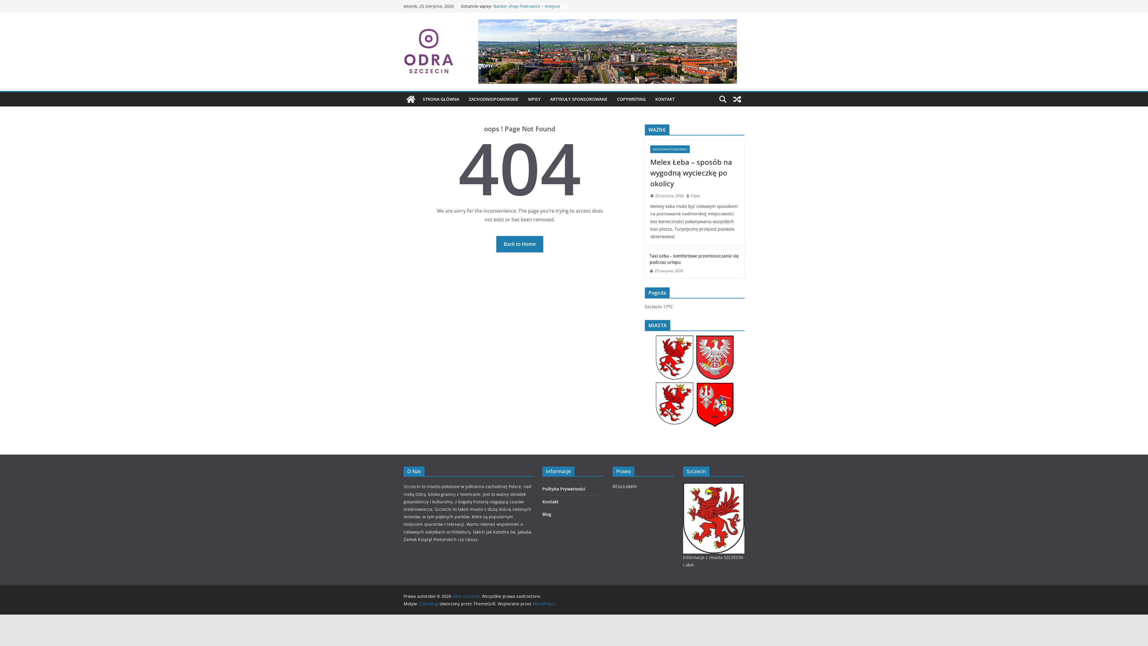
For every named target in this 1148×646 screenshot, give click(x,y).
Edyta (695, 195)
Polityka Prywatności (563, 489)
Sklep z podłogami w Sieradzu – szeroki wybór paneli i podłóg (525, 9)
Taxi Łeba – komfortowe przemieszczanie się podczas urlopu (694, 259)
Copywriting (631, 99)
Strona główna (441, 99)
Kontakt (665, 99)
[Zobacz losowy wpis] (737, 99)
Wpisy (534, 99)
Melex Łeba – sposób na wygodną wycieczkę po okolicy (691, 172)
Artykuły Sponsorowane (578, 99)
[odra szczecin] (411, 99)
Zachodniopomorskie (493, 99)
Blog (546, 514)
